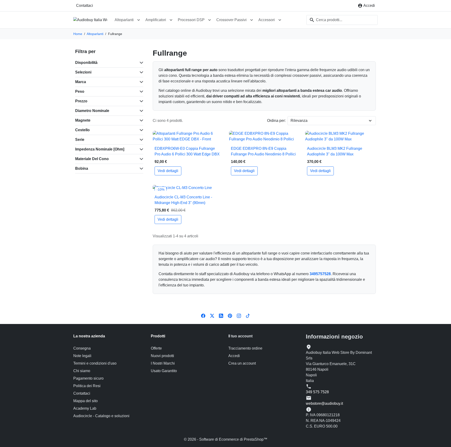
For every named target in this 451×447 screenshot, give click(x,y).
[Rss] (221, 315)
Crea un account (242, 363)
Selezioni (83, 72)
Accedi (234, 356)
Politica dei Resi (87, 386)
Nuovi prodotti (162, 356)
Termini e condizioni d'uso (95, 363)
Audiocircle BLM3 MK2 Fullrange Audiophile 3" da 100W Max (334, 151)
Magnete (82, 120)
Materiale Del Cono (92, 159)
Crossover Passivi (231, 20)
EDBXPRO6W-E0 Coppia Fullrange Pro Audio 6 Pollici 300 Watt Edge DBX (187, 151)
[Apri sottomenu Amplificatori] (171, 19)
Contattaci (84, 6)
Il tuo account (240, 336)
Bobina (81, 168)
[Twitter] (212, 315)
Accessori (266, 20)
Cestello (82, 130)
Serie (79, 140)
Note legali (82, 356)
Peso (79, 91)
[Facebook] (203, 315)
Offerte (156, 348)
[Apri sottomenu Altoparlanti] (139, 19)
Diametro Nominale (92, 111)
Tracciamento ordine (245, 348)
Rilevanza (299, 121)
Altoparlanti (124, 20)
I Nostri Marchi (163, 363)
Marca (80, 82)
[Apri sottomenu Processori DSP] (209, 19)
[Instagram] (239, 315)
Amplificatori (155, 20)
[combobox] (342, 20)
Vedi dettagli (168, 171)
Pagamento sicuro (88, 378)
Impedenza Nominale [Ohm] (99, 149)
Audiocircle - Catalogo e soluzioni (101, 416)
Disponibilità (86, 63)
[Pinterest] (230, 315)
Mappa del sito (85, 401)
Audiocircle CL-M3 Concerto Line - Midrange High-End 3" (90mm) (183, 200)
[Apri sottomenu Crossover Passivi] (252, 19)
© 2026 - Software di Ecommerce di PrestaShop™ (225, 439)
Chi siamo (81, 371)
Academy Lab (84, 408)
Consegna (82, 348)
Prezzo (81, 101)
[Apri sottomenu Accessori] (280, 19)
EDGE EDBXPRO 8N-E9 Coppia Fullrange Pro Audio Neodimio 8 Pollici (263, 151)
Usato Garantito (164, 371)
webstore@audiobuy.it (324, 403)
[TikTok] (248, 315)
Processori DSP (191, 20)
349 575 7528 (317, 392)
